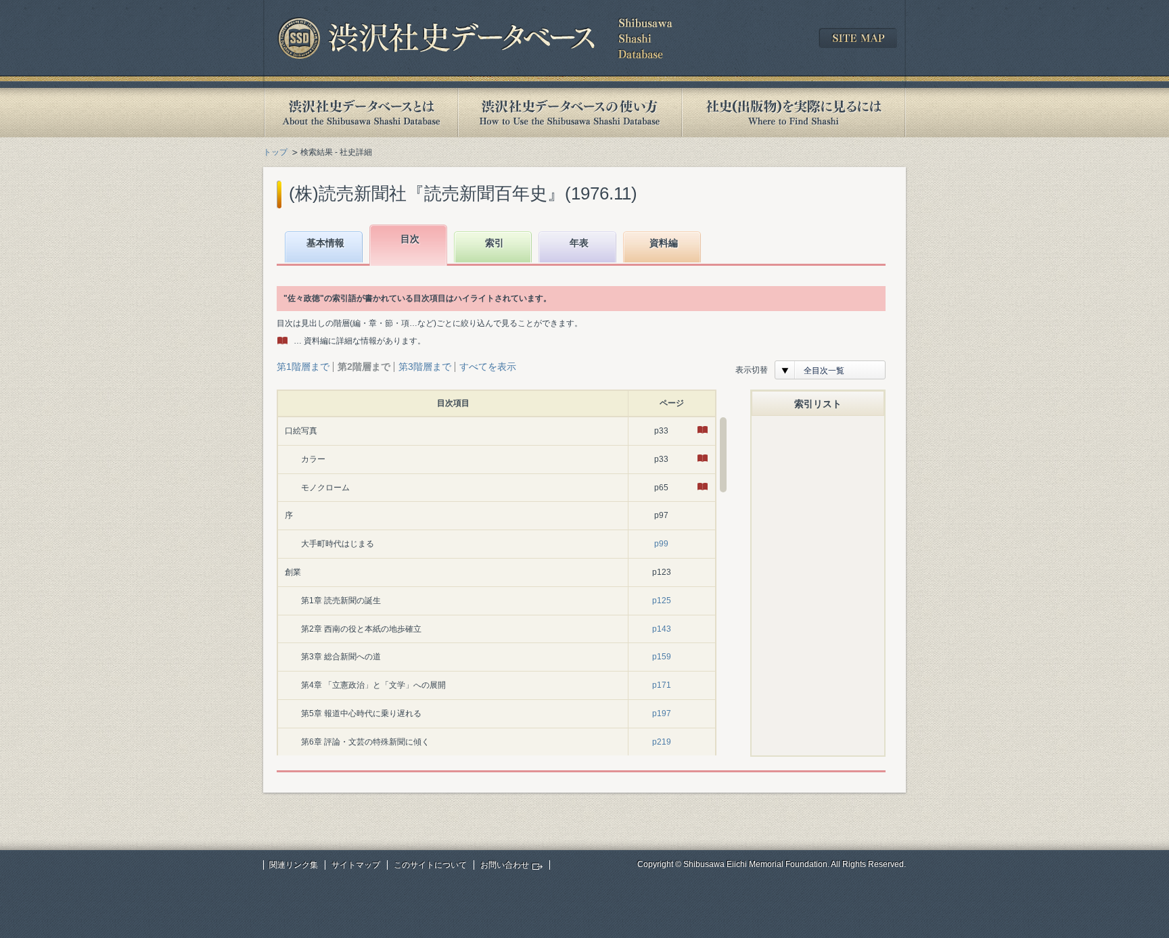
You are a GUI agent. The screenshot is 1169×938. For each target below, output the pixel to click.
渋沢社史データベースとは (360, 112)
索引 (494, 242)
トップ (275, 152)
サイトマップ (355, 865)
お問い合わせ (504, 865)
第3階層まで (424, 366)
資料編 (663, 242)
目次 (409, 238)
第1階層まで (303, 366)
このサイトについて (430, 865)
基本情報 (325, 242)
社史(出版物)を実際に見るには (793, 112)
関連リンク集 (293, 865)
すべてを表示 (487, 366)
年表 (579, 242)
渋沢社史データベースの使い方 (569, 112)
